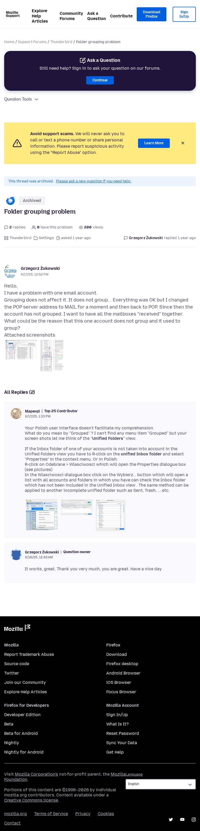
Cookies (106, 813)
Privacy (82, 813)
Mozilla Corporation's (36, 774)
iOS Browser (118, 682)
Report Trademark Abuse (29, 654)
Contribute (121, 16)
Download (116, 654)
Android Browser (123, 673)
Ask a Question (96, 16)
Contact (12, 823)
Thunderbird (61, 42)
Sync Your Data (121, 742)
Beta (8, 724)
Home (9, 42)
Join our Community (25, 682)
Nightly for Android (23, 752)
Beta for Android (21, 733)
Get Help (115, 752)
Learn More (154, 143)
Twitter (11, 673)
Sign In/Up (184, 14)
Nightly (11, 742)
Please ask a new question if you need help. (94, 181)
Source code (16, 663)
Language (134, 774)
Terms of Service (51, 813)
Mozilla (17, 629)
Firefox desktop (122, 663)
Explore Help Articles (40, 16)
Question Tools (18, 99)
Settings (46, 238)
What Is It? (117, 724)
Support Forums (32, 42)
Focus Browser (121, 691)
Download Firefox (151, 14)
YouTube (182, 819)
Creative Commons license (31, 800)
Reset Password (122, 733)
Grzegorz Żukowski (40, 268)
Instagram (194, 819)
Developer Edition (22, 714)
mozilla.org (15, 813)
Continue (100, 80)
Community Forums (71, 16)
